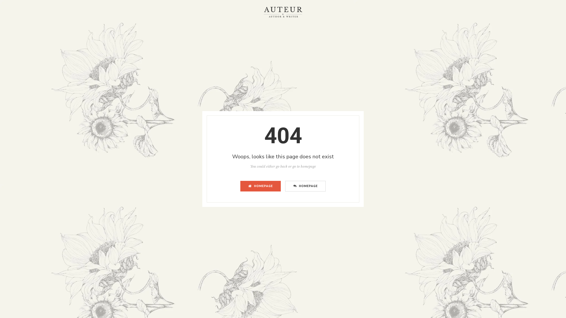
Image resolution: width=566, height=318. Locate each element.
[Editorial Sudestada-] (283, 12)
